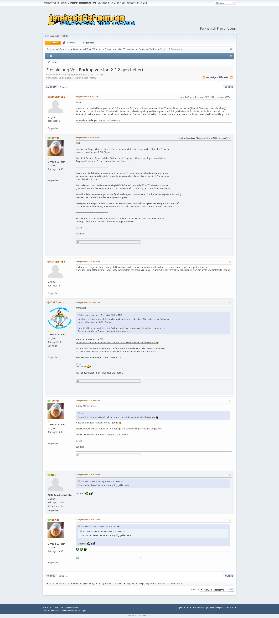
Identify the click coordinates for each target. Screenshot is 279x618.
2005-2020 (147, 615)
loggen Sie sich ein (112, 2)
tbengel (55, 137)
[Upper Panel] (231, 49)
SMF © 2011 (59, 607)
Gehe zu (195, 589)
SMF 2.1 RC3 (48, 607)
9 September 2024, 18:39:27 (87, 137)
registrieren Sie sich (137, 2)
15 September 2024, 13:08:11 (88, 400)
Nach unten (51, 87)
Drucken (228, 87)
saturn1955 (57, 97)
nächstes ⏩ (226, 77)
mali (53, 474)
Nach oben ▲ (230, 607)
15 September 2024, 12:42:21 (88, 302)
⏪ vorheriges (210, 77)
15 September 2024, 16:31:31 (88, 519)
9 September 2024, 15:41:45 (87, 96)
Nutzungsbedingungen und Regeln (208, 607)
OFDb (54, 62)
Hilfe (189, 607)
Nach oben (51, 576)
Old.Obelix (57, 302)
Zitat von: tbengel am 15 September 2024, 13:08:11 (101, 481)
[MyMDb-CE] (48, 176)
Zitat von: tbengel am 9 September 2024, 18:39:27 (101, 315)
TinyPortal (181, 607)
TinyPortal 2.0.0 (134, 615)
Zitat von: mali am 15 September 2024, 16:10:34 (100, 526)
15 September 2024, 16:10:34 (88, 474)
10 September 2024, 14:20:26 (88, 261)
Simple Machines (72, 607)
